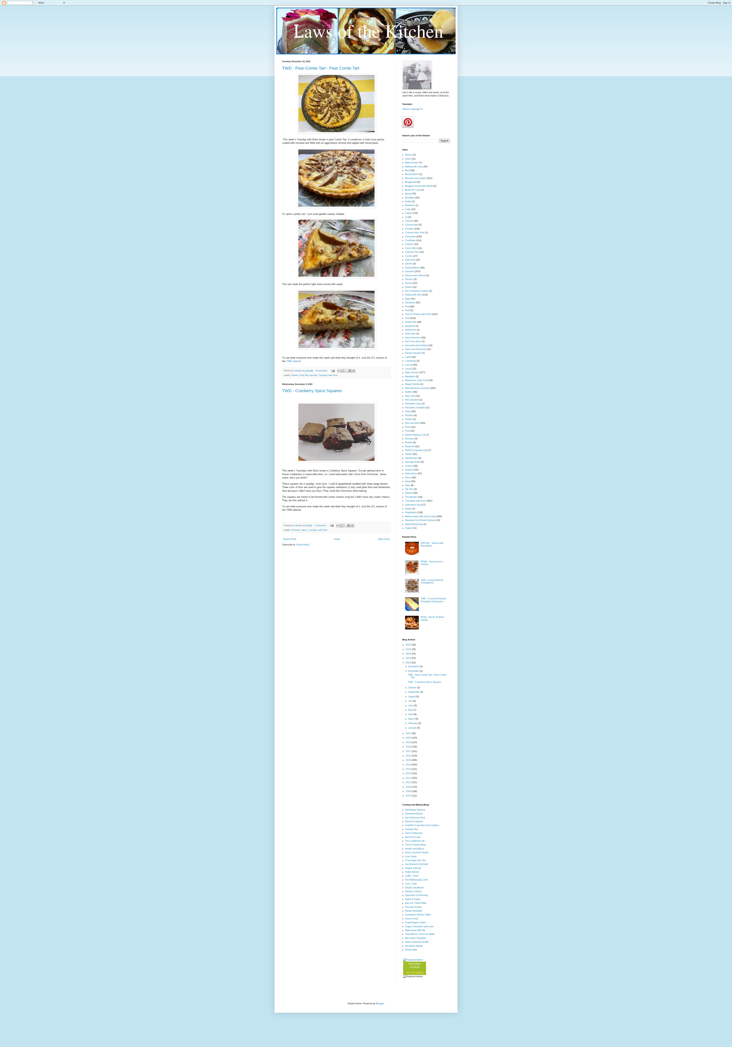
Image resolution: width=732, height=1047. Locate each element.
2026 (409, 644)
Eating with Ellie (413, 294)
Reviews (409, 438)
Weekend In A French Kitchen (420, 520)
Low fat (409, 365)
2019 (409, 742)
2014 (409, 764)
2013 (409, 769)
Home (337, 539)
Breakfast (410, 197)
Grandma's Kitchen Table (418, 914)
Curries (409, 256)
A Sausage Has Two (415, 860)
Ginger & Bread (413, 868)
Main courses (412, 372)
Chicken (409, 228)
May (410, 710)
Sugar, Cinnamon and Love (419, 926)
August (412, 696)
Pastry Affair (411, 949)
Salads (408, 454)
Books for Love (413, 190)
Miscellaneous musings (417, 388)
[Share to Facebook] (350, 371)
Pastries (409, 415)
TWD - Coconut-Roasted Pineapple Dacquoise (433, 600)
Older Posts (384, 539)
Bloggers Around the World (419, 186)
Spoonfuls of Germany (416, 895)
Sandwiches (411, 458)
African (408, 154)
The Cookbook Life (415, 841)
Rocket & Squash (414, 821)
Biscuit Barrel (412, 174)
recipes (419, 972)
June (411, 705)
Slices (304, 530)
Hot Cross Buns (413, 341)
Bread (408, 193)
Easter (408, 287)
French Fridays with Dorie (418, 314)
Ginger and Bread (414, 887)
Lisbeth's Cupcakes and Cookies (422, 825)
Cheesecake (411, 224)
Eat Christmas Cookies (417, 291)
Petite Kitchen (412, 872)
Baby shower (412, 162)
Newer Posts (289, 539)
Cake (408, 209)
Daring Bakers (412, 267)
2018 (409, 746)
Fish (407, 306)
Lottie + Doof (411, 875)
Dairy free (410, 260)
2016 (409, 755)
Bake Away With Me (415, 930)
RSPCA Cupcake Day (416, 450)
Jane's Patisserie (414, 833)
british (408, 201)
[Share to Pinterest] (354, 371)
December (414, 666)
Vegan (408, 508)
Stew (407, 485)
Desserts (409, 271)
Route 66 (410, 446)
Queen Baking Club (415, 435)
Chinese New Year (415, 232)
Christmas (295, 530)
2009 (409, 787)
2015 (409, 760)
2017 (409, 751)
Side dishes (411, 473)
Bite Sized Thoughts (415, 938)
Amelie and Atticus (414, 848)
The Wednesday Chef (416, 879)
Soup (408, 481)
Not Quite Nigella (414, 946)
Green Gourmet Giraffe (417, 852)
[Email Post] (332, 370)
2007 (409, 795)
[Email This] (339, 371)
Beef (407, 170)
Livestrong (410, 361)
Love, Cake (411, 883)
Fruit (301, 375)
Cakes (408, 213)
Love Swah (411, 856)
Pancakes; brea (413, 403)
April (411, 714)
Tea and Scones (413, 907)
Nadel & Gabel (412, 899)
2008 (409, 791)
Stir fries (409, 489)
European (410, 302)
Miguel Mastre (412, 384)
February (413, 723)
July (410, 701)
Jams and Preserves (415, 349)
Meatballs (410, 376)
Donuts (409, 283)
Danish (409, 263)
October (412, 687)
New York (410, 396)
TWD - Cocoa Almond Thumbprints (432, 581)
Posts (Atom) (302, 544)
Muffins (409, 392)
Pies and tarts (311, 375)
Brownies (410, 205)
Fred (407, 310)
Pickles (409, 419)
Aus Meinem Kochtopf (416, 864)
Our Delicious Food (415, 817)
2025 (409, 649)
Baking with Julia (414, 166)
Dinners (409, 279)
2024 (409, 653)
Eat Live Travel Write (415, 903)
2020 (409, 737)
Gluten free (411, 322)
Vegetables (411, 512)
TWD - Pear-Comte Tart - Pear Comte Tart (320, 68)
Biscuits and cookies (415, 178)
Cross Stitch (411, 248)
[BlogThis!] (343, 371)
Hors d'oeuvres (413, 337)
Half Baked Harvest (415, 810)
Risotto (408, 442)
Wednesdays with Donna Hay (420, 516)
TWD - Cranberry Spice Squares (312, 390)
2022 (409, 662)
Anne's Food (411, 918)
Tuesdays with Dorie (328, 375)
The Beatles (411, 497)
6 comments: (322, 370)
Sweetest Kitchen (414, 813)
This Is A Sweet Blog (415, 844)
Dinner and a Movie (415, 275)
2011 (409, 778)
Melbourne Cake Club (416, 380)
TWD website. (294, 361)
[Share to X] (346, 371)
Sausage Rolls (412, 462)
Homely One (411, 829)
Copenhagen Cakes (415, 922)
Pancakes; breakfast (415, 407)
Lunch (408, 368)
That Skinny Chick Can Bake (420, 934)
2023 (409, 658)
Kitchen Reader (413, 353)
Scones (409, 466)
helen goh (410, 333)
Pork (407, 431)
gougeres (410, 326)
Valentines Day (413, 504)
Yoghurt (409, 528)
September (414, 692)
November (414, 671)
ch (406, 217)
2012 (409, 773)
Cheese (294, 375)
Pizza (408, 427)
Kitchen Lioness (413, 891)
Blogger (380, 1003)
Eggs (407, 298)
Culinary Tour (412, 252)
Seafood (409, 469)
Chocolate (410, 236)
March (411, 719)
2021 (409, 733)
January (412, 728)
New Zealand (412, 399)
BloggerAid (411, 182)
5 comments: (321, 525)
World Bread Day (414, 524)
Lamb (408, 357)
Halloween (410, 329)
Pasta (408, 411)
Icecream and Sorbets (416, 345)
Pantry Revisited (413, 911)
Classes (409, 244)
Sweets (409, 493)
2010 (409, 782)
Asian (408, 158)
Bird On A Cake (413, 837)
